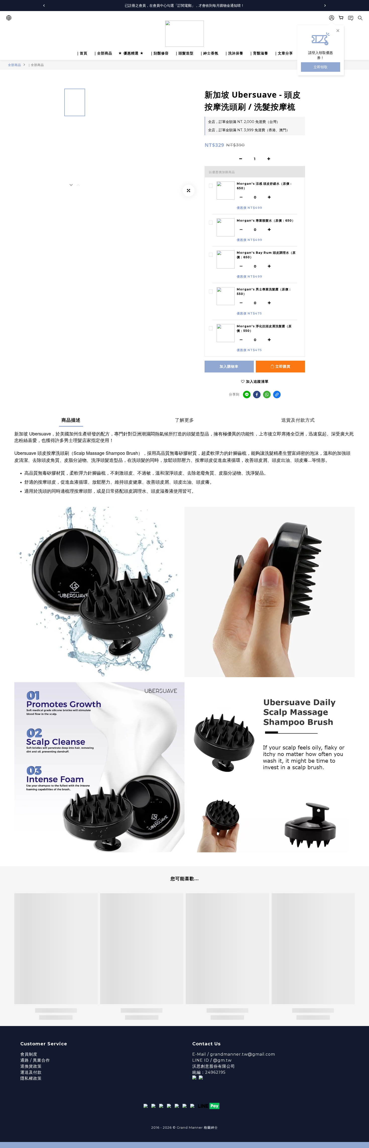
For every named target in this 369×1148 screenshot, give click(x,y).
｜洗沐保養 (233, 53)
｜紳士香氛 (209, 53)
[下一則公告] (325, 5)
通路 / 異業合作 (35, 1060)
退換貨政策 (31, 1066)
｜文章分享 (283, 53)
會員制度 (28, 1054)
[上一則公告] (44, 5)
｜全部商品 (102, 53)
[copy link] (277, 394)
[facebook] (257, 394)
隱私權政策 (31, 1078)
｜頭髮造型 (184, 53)
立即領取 (321, 67)
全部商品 (14, 65)
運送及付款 (31, 1072)
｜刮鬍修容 (159, 53)
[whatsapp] (267, 394)
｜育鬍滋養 (258, 53)
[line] (247, 394)
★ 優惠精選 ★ (131, 53)
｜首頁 (81, 53)
